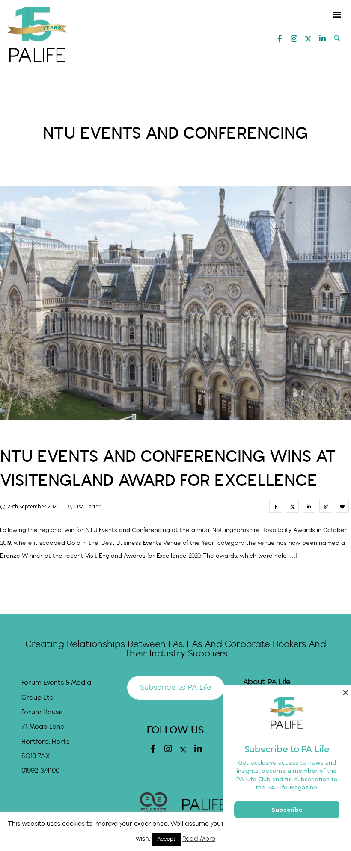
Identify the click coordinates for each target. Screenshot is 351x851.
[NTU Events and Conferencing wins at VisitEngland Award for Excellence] (275, 506)
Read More (198, 839)
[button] (337, 14)
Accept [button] (166, 839)
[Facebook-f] (280, 38)
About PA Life (267, 682)
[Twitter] (308, 39)
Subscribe (287, 809)
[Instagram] (294, 38)
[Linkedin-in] (322, 38)
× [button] (345, 692)
